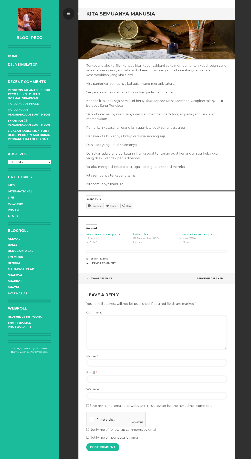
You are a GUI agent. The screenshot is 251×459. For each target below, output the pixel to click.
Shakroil (15, 281)
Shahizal (15, 275)
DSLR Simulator (22, 64)
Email (91, 373)
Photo (13, 209)
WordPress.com (39, 351)
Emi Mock (15, 257)
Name (92, 356)
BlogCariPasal (20, 251)
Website (92, 389)
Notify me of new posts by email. (115, 437)
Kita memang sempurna (103, 234)
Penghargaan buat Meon (29, 114)
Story (13, 216)
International (20, 191)
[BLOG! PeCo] (29, 19)
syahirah (15, 120)
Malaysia (15, 203)
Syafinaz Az (17, 293)
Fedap (34, 104)
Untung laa (140, 234)
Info (11, 185)
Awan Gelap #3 (101, 278)
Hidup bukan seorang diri (196, 234)
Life (11, 197)
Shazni (13, 287)
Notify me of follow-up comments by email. (123, 430)
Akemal (14, 238)
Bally (12, 245)
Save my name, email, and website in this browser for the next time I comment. (151, 406)
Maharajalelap (21, 269)
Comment (94, 312)
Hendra (14, 263)
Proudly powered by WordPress (29, 348)
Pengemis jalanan (210, 278)
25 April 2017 (99, 258)
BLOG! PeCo (29, 37)
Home (13, 56)
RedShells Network (25, 316)
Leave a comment (103, 263)
